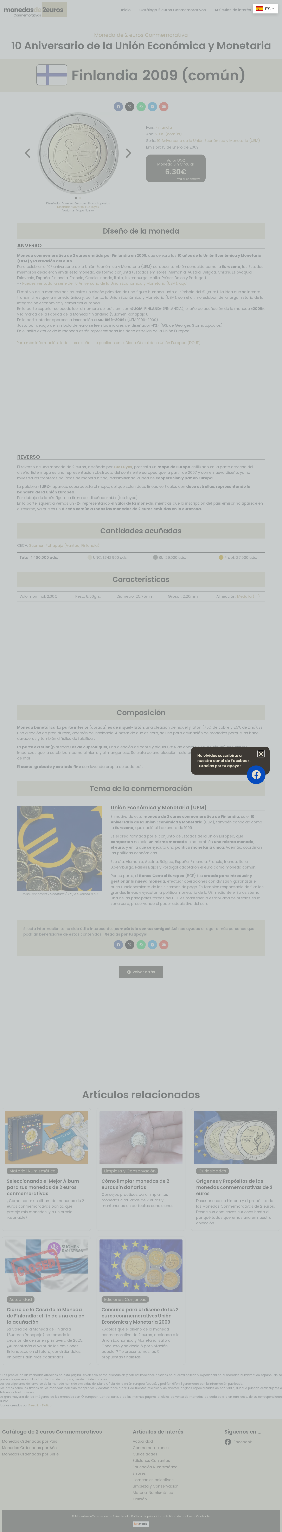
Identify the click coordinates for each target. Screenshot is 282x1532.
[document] (141, 766)
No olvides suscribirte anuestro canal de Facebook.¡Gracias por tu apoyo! (223, 760)
